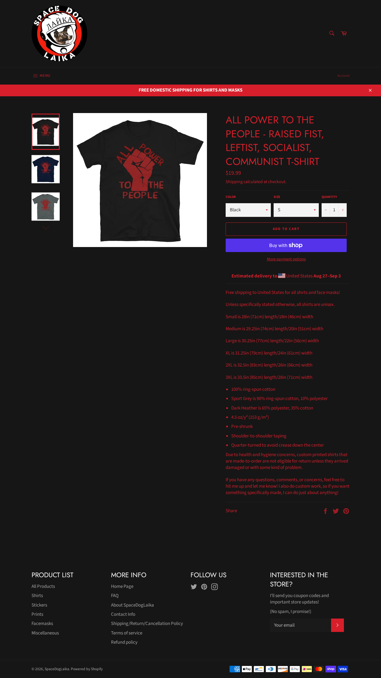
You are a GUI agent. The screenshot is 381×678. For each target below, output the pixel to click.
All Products (43, 586)
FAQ (115, 595)
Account (343, 75)
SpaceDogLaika (57, 669)
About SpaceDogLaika (132, 605)
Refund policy (124, 642)
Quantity (329, 197)
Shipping (234, 182)
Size (277, 197)
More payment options (286, 259)
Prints (37, 614)
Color (231, 197)
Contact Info (123, 614)
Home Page (122, 586)
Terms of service (126, 633)
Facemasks (42, 623)
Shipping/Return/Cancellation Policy (147, 623)
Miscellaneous (45, 633)
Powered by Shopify (87, 669)
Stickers (39, 605)
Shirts (37, 595)
